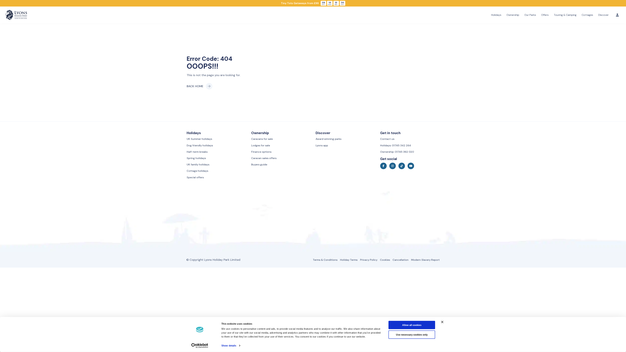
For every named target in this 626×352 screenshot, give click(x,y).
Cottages (587, 15)
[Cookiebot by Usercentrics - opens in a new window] (200, 345)
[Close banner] (442, 322)
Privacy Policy (368, 260)
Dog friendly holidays (200, 145)
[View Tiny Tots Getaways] (313, 3)
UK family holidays (198, 164)
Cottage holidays (197, 171)
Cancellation (401, 260)
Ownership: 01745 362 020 (397, 152)
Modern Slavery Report (425, 260)
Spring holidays (196, 158)
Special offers (195, 177)
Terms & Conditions (325, 260)
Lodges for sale (260, 145)
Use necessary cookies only (412, 334)
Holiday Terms (349, 260)
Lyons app (322, 145)
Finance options (261, 152)
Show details (228, 345)
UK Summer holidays (199, 139)
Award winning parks (328, 139)
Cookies (385, 260)
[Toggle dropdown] (617, 15)
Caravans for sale (262, 139)
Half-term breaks (197, 152)
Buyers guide (259, 164)
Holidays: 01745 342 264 (395, 145)
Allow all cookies (411, 325)
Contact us (387, 139)
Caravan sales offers (263, 158)
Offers (545, 15)
